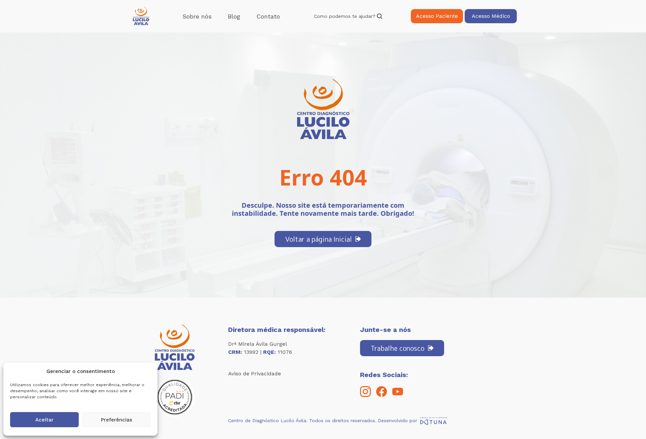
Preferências (116, 420)
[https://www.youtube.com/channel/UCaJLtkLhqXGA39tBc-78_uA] (397, 395)
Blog (234, 16)
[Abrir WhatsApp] (629, 422)
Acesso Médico (491, 16)
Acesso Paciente (437, 16)
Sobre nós (197, 16)
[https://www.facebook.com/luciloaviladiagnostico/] (381, 395)
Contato (268, 16)
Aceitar (44, 420)
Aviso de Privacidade (254, 373)
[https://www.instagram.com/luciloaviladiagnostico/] (365, 395)
